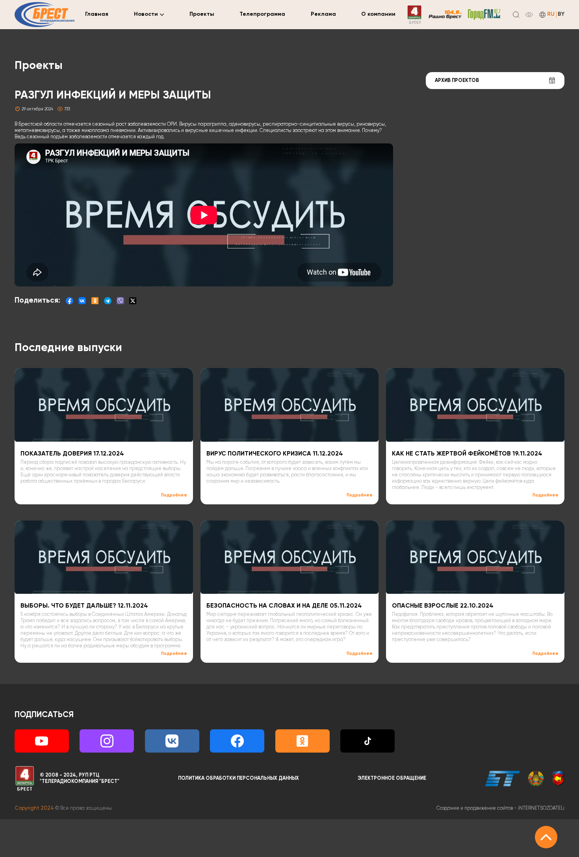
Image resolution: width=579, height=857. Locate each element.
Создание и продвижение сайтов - (500, 808)
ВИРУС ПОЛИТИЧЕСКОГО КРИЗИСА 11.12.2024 (274, 454)
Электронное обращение (392, 778)
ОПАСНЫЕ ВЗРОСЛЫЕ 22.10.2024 (443, 606)
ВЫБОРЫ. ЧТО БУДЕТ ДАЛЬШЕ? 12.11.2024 (84, 606)
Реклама (323, 14)
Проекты (201, 14)
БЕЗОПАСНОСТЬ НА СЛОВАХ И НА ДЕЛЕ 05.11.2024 (284, 606)
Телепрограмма (262, 14)
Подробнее (174, 495)
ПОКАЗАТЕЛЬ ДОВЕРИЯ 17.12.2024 (72, 454)
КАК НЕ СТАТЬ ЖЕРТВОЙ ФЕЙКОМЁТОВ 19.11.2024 (467, 454)
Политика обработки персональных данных (238, 778)
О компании (378, 14)
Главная (96, 14)
